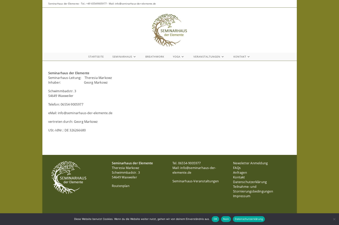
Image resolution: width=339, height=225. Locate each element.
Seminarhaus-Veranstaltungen (195, 181)
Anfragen (240, 172)
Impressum (241, 196)
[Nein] (334, 219)
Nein (226, 218)
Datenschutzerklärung (250, 182)
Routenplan (120, 186)
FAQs (237, 168)
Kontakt (239, 177)
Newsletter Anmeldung (250, 163)
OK (215, 218)
